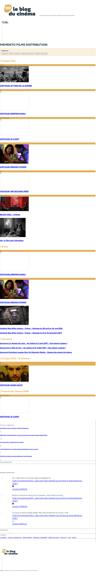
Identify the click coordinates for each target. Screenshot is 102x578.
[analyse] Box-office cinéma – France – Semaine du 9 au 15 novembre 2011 (31, 333)
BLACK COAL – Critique (10, 214)
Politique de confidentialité (40, 537)
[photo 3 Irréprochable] (14, 110)
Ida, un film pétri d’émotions (12, 240)
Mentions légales (27, 537)
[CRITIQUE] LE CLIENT (9, 139)
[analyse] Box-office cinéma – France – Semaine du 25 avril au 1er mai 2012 (31, 328)
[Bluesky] (3, 35)
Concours (17, 53)
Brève (11, 53)
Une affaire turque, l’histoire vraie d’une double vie (14, 428)
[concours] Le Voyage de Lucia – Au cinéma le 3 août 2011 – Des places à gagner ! (33, 343)
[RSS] (3, 40)
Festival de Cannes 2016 (41, 53)
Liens (69, 537)
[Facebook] (3, 28)
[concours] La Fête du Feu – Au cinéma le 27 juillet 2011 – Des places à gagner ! (33, 348)
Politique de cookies (53, 537)
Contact (74, 537)
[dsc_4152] (14, 210)
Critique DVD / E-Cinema (27, 53)
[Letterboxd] (3, 37)
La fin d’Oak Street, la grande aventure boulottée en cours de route (19, 449)
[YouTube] (3, 32)
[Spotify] (3, 38)
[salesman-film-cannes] (14, 135)
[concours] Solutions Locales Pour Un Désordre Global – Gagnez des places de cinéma (36, 352)
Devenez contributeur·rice (15, 537)
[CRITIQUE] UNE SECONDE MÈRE (14, 191)
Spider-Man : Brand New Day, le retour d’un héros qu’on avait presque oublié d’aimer (23, 435)
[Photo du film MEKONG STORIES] (14, 163)
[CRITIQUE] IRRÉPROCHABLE (13, 113)
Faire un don (63, 537)
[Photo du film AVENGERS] (14, 324)
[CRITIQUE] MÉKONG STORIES (13, 167)
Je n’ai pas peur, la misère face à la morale (12, 442)
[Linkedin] (3, 34)
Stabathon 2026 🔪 (5, 532)
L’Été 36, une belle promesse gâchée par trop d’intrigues (16, 456)
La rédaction (3, 537)
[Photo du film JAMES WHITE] (14, 381)
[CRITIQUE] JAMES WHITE (11, 385)
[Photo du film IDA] (13, 236)
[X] (3, 29)
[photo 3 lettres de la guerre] (14, 82)
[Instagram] (3, 31)
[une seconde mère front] (14, 187)
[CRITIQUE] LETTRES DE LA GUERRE (16, 86)
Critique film (5, 53)
